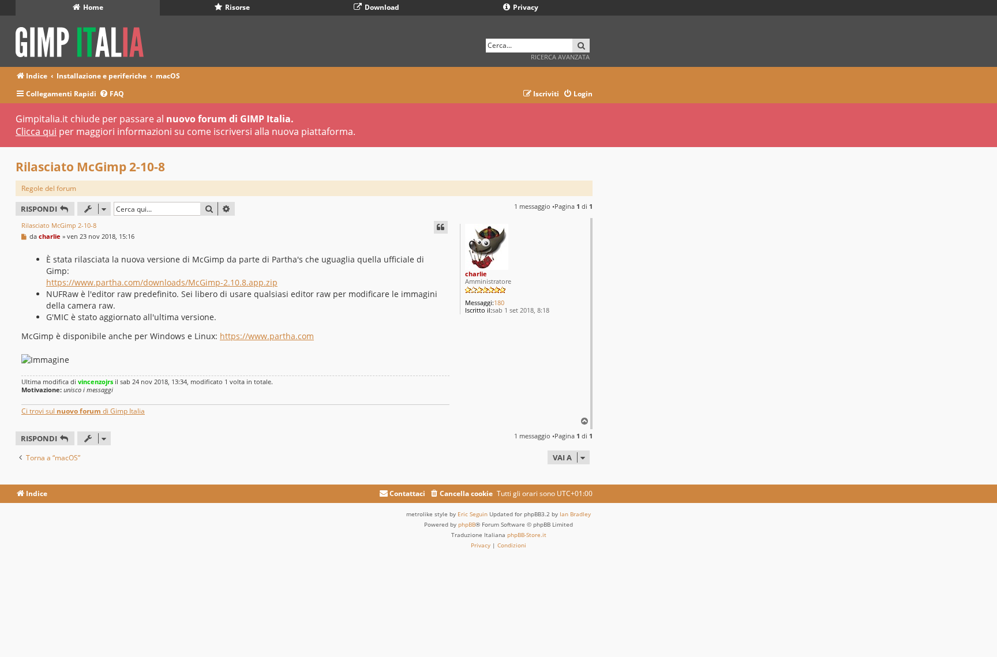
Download (381, 7)
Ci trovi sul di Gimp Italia (83, 411)
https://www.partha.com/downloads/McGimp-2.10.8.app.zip (162, 282)
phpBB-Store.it (526, 535)
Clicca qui (36, 131)
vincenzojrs (95, 381)
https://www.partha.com (267, 336)
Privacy (524, 7)
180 (499, 302)
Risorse (236, 7)
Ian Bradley (575, 514)
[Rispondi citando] (441, 227)
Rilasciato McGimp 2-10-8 (90, 167)
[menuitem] (111, 94)
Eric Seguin (473, 514)
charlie (476, 273)
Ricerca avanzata (560, 56)
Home (92, 7)
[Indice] (83, 40)
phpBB (466, 524)
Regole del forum (48, 188)
